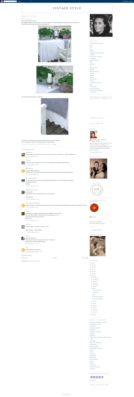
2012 (92, 269)
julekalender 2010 (93, 67)
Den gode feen (93, 326)
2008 (92, 314)
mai (94, 303)
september (95, 284)
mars (94, 307)
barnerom (92, 51)
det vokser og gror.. (27, 19)
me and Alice (92, 353)
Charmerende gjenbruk (95, 328)
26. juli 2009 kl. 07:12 (32, 174)
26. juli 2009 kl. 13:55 (32, 199)
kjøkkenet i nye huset (94, 71)
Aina (27, 211)
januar (94, 312)
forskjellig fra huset (94, 60)
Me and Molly (93, 355)
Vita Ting (92, 363)
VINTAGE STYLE (67, 8)
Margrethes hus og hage (31, 189)
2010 (92, 273)
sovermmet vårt (93, 79)
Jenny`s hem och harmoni (95, 342)
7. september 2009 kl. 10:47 (34, 251)
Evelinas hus (92, 335)
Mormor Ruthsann (94, 359)
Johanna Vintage (93, 344)
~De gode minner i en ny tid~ (32, 203)
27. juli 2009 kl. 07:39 (32, 232)
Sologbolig (28, 152)
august (94, 286)
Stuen (91, 84)
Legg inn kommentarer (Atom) (33, 261)
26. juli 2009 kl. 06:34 (32, 164)
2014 (92, 265)
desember (95, 277)
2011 (92, 271)
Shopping (92, 75)
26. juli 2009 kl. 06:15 (32, 156)
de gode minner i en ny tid (95, 324)
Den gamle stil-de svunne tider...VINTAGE (99, 140)
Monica (27, 160)
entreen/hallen (93, 58)
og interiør (92, 73)
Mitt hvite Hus (93, 357)
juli (93, 288)
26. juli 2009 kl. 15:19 (32, 220)
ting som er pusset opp (95, 88)
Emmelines (92, 333)
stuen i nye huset (93, 86)
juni (94, 301)
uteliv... (94, 294)
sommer (91, 77)
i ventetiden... (95, 292)
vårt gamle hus (93, 92)
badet (91, 47)
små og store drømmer (30, 178)
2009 (92, 275)
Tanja (27, 236)
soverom (92, 80)
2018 (92, 263)
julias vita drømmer (94, 346)
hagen (91, 62)
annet (91, 45)
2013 (92, 267)
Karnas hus (92, 350)
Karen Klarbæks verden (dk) (96, 348)
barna (91, 49)
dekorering (92, 54)
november (95, 279)
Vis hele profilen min (96, 152)
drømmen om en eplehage (95, 331)
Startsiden (55, 257)
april (94, 305)
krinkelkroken (29, 168)
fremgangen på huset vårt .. (98, 296)
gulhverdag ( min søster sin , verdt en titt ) (99, 322)
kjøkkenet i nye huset (96, 43)
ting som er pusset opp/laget (96, 90)
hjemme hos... (93, 64)
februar (94, 309)
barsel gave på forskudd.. (97, 298)
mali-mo (27, 224)
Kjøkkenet (92, 69)
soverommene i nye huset (95, 82)
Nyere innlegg (24, 257)
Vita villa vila (92, 365)
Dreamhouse (92, 329)
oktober (94, 281)
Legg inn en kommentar (26, 255)
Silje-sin (91, 361)
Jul (90, 66)
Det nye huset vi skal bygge (96, 56)
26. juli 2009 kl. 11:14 (32, 186)
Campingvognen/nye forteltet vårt (97, 52)
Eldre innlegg (85, 257)
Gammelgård (92, 340)
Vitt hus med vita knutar (95, 367)
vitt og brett (92, 368)
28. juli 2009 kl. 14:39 (32, 243)
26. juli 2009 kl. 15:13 (32, 207)
